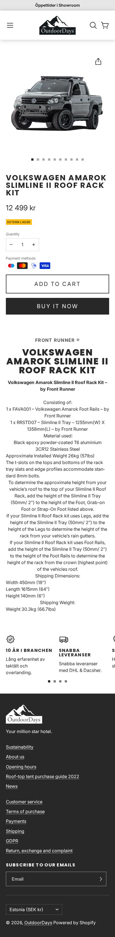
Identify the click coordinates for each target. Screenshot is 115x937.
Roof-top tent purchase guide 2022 (42, 776)
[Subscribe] (100, 879)
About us (15, 756)
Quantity (13, 234)
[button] (10, 25)
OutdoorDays (38, 922)
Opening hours (21, 766)
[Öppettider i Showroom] (57, 5)
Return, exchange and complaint (39, 850)
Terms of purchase (25, 811)
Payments (16, 821)
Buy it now (57, 306)
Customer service (24, 801)
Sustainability (19, 747)
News (12, 786)
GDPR (12, 841)
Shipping (15, 831)
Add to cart (57, 284)
